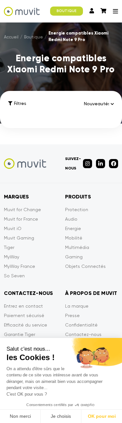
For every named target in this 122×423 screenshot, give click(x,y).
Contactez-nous (83, 334)
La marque (76, 306)
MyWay (11, 256)
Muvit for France (21, 219)
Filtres (20, 103)
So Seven (14, 275)
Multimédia (77, 247)
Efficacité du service (25, 325)
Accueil (11, 37)
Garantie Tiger (19, 334)
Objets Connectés (85, 266)
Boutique (33, 37)
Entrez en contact (23, 306)
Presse (72, 315)
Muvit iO (12, 228)
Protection (76, 209)
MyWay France (19, 266)
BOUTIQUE (66, 11)
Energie (73, 228)
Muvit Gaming (19, 238)
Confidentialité (81, 325)
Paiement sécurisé (24, 315)
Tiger (9, 247)
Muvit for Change (22, 209)
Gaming (74, 256)
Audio (71, 219)
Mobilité (73, 238)
